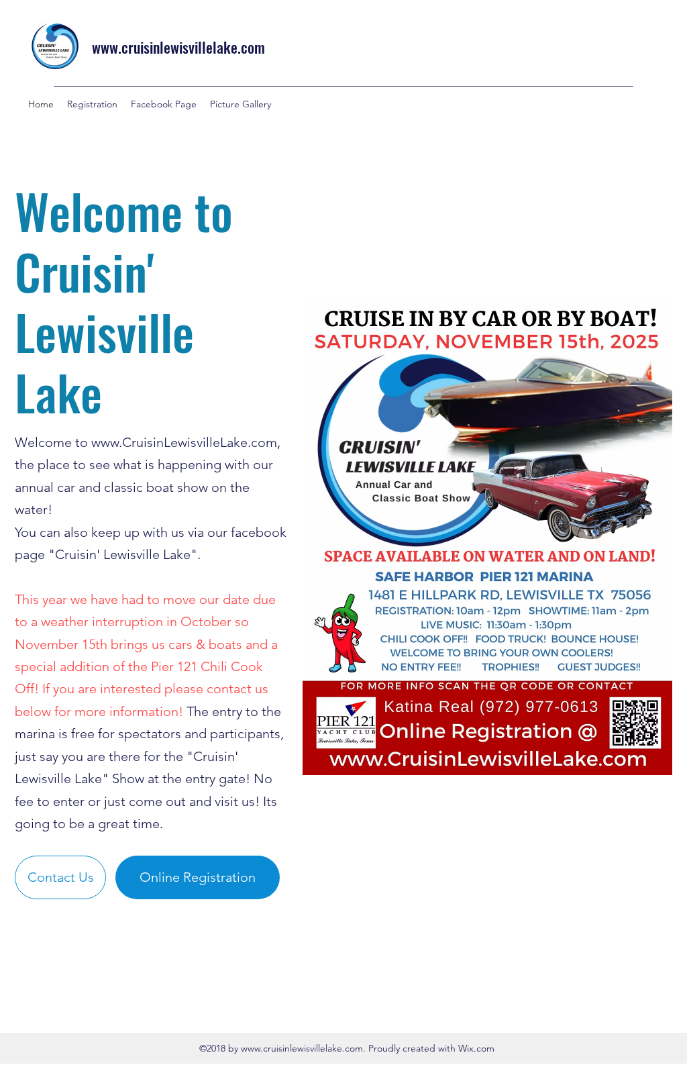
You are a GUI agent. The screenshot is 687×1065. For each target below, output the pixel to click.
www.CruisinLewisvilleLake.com (184, 442)
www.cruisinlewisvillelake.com (178, 47)
